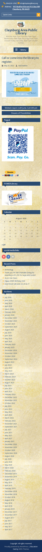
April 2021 (8, 438)
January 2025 (9, 347)
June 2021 (8, 432)
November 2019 (11, 476)
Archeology (9, 270)
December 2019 (11, 474)
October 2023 (10, 380)
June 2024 (8, 368)
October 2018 (10, 497)
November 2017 (11, 515)
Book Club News (11, 278)
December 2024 (11, 350)
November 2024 (11, 353)
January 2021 (9, 441)
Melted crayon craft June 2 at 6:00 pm (21, 108)
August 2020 (9, 456)
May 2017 (8, 526)
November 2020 (11, 447)
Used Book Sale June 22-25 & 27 (17, 284)
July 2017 (8, 521)
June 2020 (8, 462)
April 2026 (8, 306)
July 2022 (8, 406)
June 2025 (8, 335)
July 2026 (8, 297)
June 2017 (8, 524)
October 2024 (10, 356)
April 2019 (8, 485)
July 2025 (8, 333)
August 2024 (9, 362)
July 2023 (8, 385)
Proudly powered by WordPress (16, 546)
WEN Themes (24, 549)
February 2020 (10, 471)
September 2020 (11, 453)
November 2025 (11, 321)
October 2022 (10, 403)
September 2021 (11, 427)
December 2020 (11, 444)
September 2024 (11, 359)
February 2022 (10, 421)
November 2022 (11, 400)
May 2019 (8, 482)
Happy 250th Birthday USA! (15, 281)
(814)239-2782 (11, 3)
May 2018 (8, 503)
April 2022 (8, 415)
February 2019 (10, 488)
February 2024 (10, 377)
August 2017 (9, 518)
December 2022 (11, 397)
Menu (23, 50)
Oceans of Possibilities (21, 113)
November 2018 (11, 494)
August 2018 (9, 500)
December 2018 (11, 491)
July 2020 (8, 459)
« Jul (3, 245)
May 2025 (8, 338)
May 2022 (8, 412)
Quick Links (7, 15)
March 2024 (9, 374)
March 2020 (9, 468)
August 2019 (9, 479)
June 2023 (8, 388)
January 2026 (9, 315)
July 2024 (8, 365)
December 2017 (11, 512)
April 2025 (8, 341)
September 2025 (11, 327)
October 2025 (10, 324)
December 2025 (11, 318)
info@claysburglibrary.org (29, 3)
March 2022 (9, 418)
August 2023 (9, 382)
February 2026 (10, 312)
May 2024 (8, 371)
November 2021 (11, 424)
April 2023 (8, 391)
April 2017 (8, 529)
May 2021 (8, 435)
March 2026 (9, 309)
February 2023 (10, 394)
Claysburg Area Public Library (21, 31)
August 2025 (9, 330)
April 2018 (8, 506)
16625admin (22, 66)
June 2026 (8, 300)
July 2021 (8, 429)
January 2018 (9, 509)
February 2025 (10, 344)
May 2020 (8, 465)
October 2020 (10, 450)
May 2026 (8, 303)
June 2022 (8, 409)
